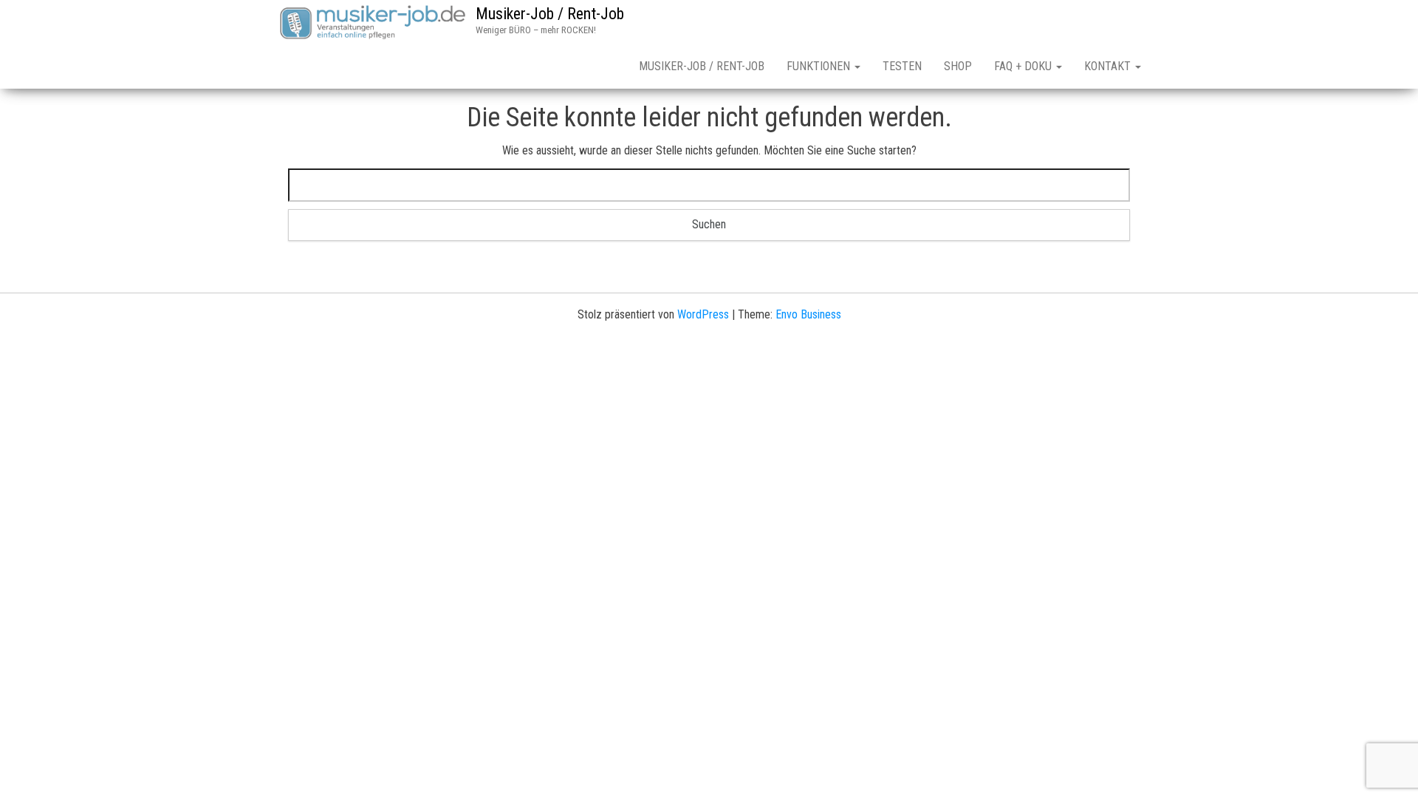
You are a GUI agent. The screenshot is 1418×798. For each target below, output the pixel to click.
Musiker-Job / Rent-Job (550, 13)
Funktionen (820, 66)
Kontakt (1109, 66)
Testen (902, 66)
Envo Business (808, 314)
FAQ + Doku (1024, 66)
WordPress (703, 314)
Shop (958, 66)
